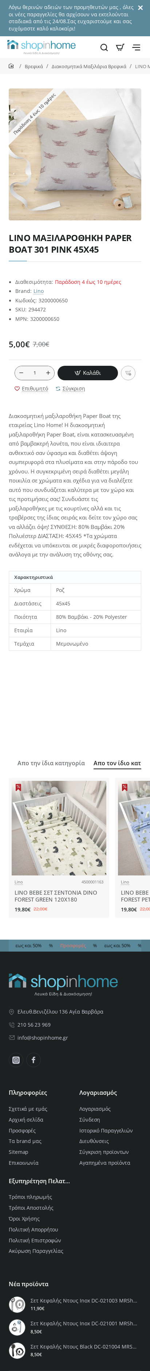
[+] (48, 373)
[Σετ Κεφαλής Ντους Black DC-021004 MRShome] (17, 1350)
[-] (21, 373)
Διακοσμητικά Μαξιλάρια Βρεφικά (89, 66)
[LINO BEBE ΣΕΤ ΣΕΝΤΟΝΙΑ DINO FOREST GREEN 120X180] (59, 828)
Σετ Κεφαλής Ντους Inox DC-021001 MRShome (85, 1323)
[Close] (140, 8)
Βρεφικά (34, 66)
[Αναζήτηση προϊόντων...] (104, 47)
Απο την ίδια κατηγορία (51, 763)
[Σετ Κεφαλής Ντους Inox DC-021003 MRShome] (17, 1304)
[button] (88, 373)
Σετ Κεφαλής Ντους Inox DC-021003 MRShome (85, 1300)
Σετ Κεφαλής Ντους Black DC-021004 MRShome (85, 1346)
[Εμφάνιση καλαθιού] (120, 47)
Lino (38, 290)
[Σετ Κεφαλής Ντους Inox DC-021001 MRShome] (17, 1327)
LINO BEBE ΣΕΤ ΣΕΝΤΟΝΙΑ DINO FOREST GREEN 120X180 (56, 896)
